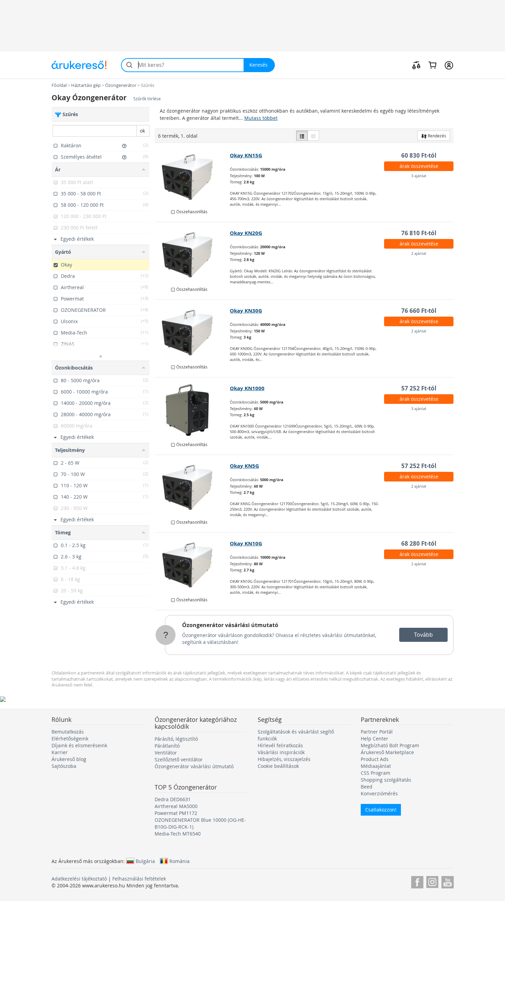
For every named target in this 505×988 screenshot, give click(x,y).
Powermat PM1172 (176, 813)
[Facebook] (417, 881)
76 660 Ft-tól (418, 311)
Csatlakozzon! (380, 809)
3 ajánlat (418, 175)
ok (142, 130)
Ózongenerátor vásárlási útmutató (230, 625)
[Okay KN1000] (192, 410)
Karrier (60, 752)
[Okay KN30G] (192, 332)
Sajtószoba (64, 766)
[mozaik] (313, 135)
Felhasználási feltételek (139, 878)
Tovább (423, 634)
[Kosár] (432, 64)
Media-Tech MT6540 (178, 833)
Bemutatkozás (68, 731)
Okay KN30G (246, 310)
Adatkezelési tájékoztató (79, 878)
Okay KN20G (246, 233)
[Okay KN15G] (192, 177)
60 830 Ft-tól (418, 155)
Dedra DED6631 (173, 799)
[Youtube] (447, 881)
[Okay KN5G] (192, 487)
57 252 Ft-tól (418, 388)
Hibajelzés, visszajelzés (284, 759)
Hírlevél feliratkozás (280, 745)
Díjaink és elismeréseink (79, 745)
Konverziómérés (379, 793)
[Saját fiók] (449, 64)
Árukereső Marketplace (387, 752)
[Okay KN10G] (192, 565)
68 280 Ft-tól (418, 543)
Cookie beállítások (278, 766)
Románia (179, 861)
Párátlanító (167, 745)
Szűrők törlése (147, 98)
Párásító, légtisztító (176, 739)
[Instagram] (432, 881)
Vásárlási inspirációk (281, 752)
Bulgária (145, 861)
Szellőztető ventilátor (179, 759)
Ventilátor (166, 752)
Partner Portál (377, 731)
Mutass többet (261, 118)
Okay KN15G (246, 155)
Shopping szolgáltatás (386, 779)
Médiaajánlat (376, 766)
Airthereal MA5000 (176, 806)
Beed (366, 786)
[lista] (302, 135)
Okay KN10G (246, 543)
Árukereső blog (69, 759)
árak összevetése (419, 166)
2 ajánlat (418, 253)
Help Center (374, 738)
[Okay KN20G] (192, 255)
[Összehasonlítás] (416, 64)
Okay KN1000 (247, 388)
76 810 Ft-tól (418, 233)
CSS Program (375, 773)
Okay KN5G (244, 465)
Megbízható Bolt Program (390, 745)
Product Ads (375, 759)
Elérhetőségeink (70, 738)
